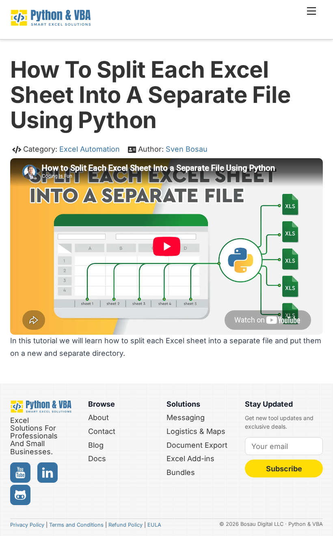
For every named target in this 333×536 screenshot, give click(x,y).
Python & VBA (305, 524)
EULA (154, 525)
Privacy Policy (27, 525)
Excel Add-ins (190, 458)
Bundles (180, 472)
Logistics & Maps (195, 431)
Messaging (185, 417)
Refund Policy (125, 525)
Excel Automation (89, 149)
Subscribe (284, 468)
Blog (96, 445)
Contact (101, 431)
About (98, 417)
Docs (97, 458)
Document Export (196, 445)
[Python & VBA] (50, 23)
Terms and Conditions (76, 525)
